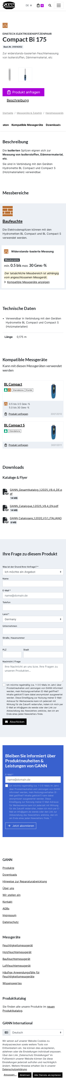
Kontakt (7, 901)
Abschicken (17, 721)
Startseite (8, 112)
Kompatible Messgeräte (27, 125)
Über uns (8, 888)
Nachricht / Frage (12, 661)
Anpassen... (10, 1074)
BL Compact (13, 384)
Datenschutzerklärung (14, 1069)
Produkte (8, 868)
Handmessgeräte (55, 112)
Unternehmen (10, 626)
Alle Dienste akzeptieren (47, 1075)
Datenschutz (11, 922)
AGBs (6, 908)
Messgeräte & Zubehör (29, 112)
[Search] (50, 5)
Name (6, 578)
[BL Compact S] (53, 431)
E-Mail (7, 590)
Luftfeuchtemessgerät (17, 965)
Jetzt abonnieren (23, 825)
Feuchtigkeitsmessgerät (18, 945)
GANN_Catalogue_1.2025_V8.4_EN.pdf (34, 506)
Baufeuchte (13, 221)
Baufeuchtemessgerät (16, 959)
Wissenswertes (12, 983)
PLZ (4, 649)
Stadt (26, 649)
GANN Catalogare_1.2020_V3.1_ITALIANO (36, 518)
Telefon (6, 602)
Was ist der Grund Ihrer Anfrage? (20, 567)
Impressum (9, 915)
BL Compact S (14, 425)
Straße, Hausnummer (14, 638)
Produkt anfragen (26, 92)
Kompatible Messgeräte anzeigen (28, 282)
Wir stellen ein (11, 895)
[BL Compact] (53, 390)
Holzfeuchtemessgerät (17, 952)
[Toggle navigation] (58, 5)
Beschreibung (18, 100)
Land (6, 614)
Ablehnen (25, 1075)
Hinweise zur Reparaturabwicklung (25, 881)
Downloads (53, 125)
